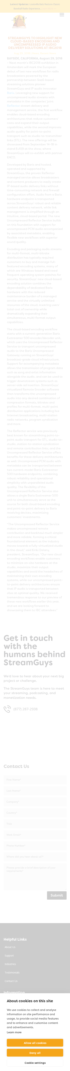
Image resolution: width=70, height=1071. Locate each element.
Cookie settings (35, 1062)
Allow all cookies (35, 1043)
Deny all (35, 1053)
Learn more (14, 1032)
